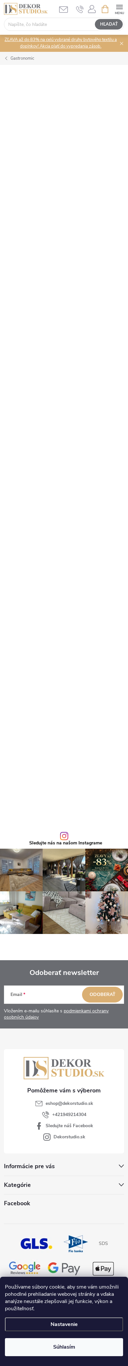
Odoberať (103, 994)
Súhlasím (64, 1347)
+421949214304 (69, 1114)
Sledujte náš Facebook (69, 1126)
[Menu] (119, 8)
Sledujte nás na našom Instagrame (65, 843)
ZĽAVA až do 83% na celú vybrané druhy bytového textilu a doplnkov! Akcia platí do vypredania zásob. (61, 43)
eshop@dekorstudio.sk (69, 1103)
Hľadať (109, 24)
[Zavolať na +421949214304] (80, 9)
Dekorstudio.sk (69, 1137)
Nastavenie (64, 1324)
